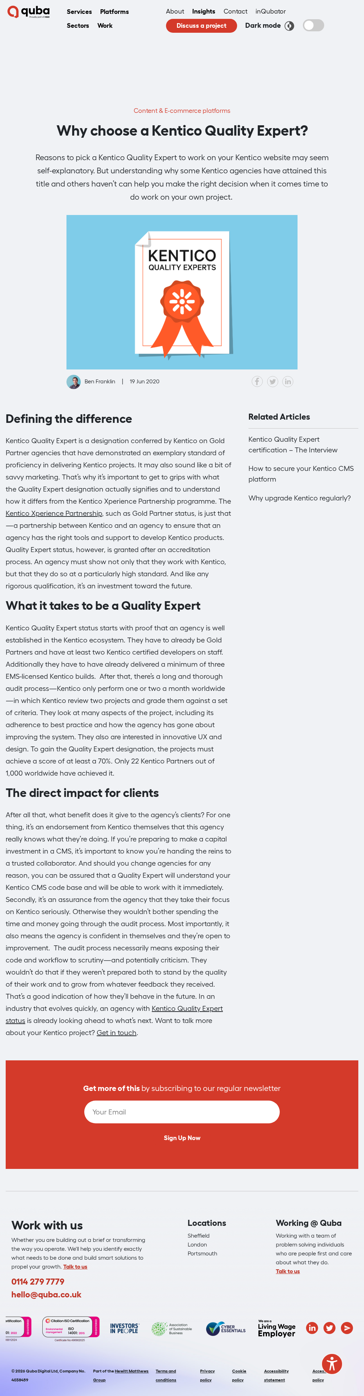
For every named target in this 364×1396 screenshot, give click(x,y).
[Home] (28, 12)
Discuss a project (201, 25)
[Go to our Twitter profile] (329, 1327)
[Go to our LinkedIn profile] (312, 1327)
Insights (203, 11)
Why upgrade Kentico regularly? (299, 498)
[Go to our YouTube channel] (347, 1327)
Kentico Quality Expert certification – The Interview (293, 444)
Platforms (114, 11)
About (175, 11)
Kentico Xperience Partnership (54, 513)
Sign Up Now (182, 1138)
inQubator (271, 11)
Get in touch (116, 1032)
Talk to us (75, 1266)
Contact (235, 11)
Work (105, 25)
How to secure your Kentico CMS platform (301, 474)
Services (79, 11)
